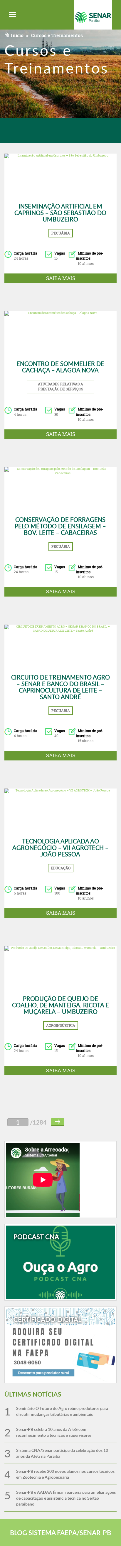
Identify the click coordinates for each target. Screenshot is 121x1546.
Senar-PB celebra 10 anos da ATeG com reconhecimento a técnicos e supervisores (53, 1432)
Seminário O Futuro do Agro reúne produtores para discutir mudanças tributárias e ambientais (62, 1411)
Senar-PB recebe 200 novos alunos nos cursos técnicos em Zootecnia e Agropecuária (65, 1474)
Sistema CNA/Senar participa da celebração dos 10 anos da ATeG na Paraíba (62, 1453)
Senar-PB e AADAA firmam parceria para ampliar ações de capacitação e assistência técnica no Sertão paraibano (66, 1498)
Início (17, 35)
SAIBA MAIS (60, 278)
